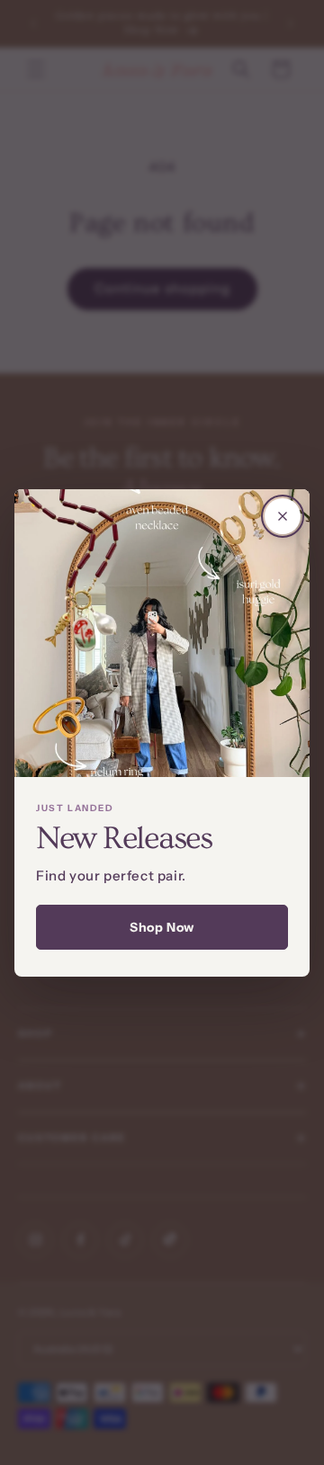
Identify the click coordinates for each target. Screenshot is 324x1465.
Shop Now (162, 927)
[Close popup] (283, 516)
